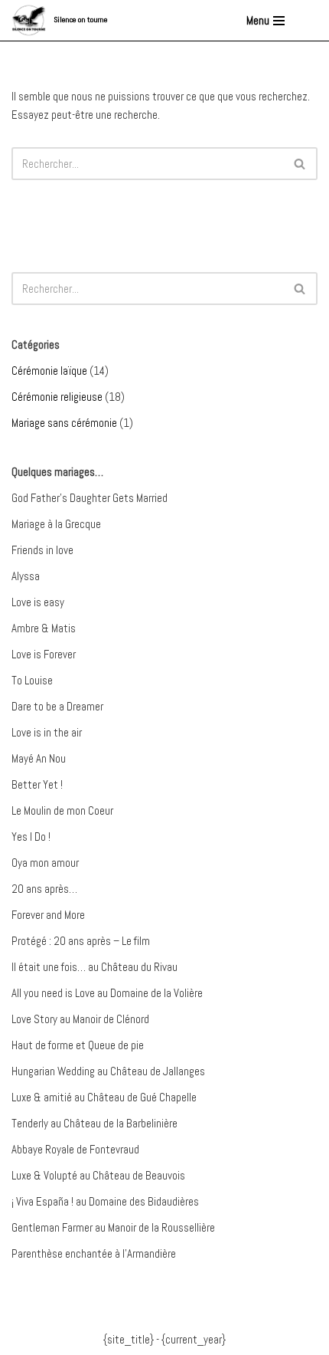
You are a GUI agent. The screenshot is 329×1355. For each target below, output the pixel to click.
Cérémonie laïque (49, 370)
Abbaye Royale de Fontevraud (75, 1149)
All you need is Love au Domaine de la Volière (107, 993)
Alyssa (25, 576)
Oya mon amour (45, 862)
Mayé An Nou (38, 758)
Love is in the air (46, 732)
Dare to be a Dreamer (57, 706)
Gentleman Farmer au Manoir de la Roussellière (113, 1227)
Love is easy (37, 602)
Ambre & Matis (43, 628)
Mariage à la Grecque (56, 524)
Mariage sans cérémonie (64, 422)
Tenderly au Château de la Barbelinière (94, 1123)
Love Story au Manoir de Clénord (80, 1019)
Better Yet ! (37, 784)
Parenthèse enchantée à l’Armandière (93, 1253)
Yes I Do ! (30, 836)
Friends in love (42, 550)
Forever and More (48, 914)
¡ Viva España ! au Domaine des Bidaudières (105, 1201)
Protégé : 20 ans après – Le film (80, 940)
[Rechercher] (300, 163)
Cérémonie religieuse (57, 396)
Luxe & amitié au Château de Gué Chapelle (104, 1097)
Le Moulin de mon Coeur (62, 810)
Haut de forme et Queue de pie (77, 1045)
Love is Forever (43, 654)
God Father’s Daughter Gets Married (89, 497)
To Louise (32, 680)
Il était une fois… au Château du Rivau (94, 967)
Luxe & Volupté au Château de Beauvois (98, 1175)
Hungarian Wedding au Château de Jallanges (108, 1071)
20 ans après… (44, 888)
